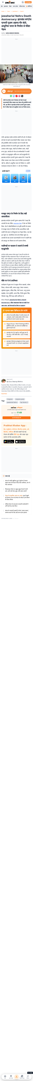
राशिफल (11, 432)
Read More (4, 393)
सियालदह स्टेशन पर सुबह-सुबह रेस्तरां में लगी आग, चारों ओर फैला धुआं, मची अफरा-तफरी (16, 490)
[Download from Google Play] (9, 441)
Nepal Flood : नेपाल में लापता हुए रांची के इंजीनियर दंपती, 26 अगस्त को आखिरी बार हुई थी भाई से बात (18, 326)
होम (2, 6)
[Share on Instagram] (19, 96)
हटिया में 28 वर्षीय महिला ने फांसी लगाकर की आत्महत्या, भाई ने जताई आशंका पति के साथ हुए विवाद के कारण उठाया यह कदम (18, 317)
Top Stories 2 (24, 402)
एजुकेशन (8, 429)
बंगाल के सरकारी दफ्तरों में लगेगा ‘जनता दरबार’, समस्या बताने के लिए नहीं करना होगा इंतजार (17, 511)
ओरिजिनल (30, 6)
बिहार (10, 6)
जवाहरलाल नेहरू (17, 223)
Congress (10, 399)
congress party (19, 399)
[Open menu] (2, 2)
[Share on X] (22, 96)
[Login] (16, 1076)
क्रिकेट (6, 432)
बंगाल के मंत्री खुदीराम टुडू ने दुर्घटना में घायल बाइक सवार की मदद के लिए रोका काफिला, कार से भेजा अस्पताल (17, 482)
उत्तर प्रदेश (15, 6)
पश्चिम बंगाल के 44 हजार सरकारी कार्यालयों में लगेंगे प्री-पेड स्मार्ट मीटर (16, 505)
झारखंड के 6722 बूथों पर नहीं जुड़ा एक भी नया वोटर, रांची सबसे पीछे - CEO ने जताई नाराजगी (17, 334)
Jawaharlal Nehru (12, 402)
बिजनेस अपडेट (22, 429)
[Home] (10, 2)
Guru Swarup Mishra (16, 382)
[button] (16, 73)
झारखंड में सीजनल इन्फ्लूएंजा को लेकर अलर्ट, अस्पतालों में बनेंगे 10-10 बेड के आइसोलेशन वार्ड (18, 343)
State (8, 11)
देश (4, 429)
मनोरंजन (14, 429)
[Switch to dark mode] (22, 2)
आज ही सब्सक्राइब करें (16, 417)
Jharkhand (15, 11)
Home (2, 11)
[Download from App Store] (20, 441)
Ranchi (22, 11)
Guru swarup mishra (12, 33)
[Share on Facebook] (14, 96)
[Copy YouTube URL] (16, 96)
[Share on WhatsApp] (11, 96)
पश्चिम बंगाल (22, 6)
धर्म (28, 429)
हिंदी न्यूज (16, 434)
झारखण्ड (6, 6)
